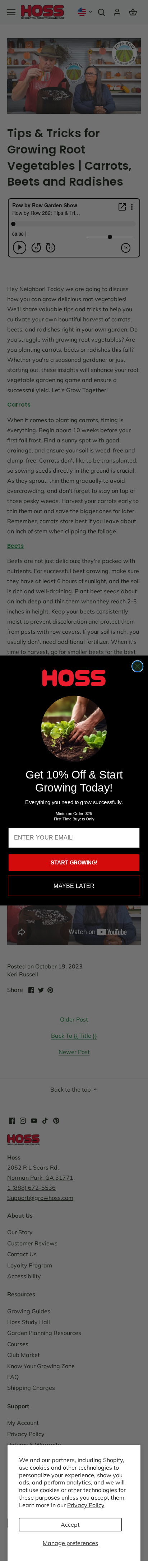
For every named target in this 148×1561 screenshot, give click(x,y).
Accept (70, 1524)
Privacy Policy (86, 1505)
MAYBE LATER (74, 886)
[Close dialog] (137, 666)
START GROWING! (74, 863)
